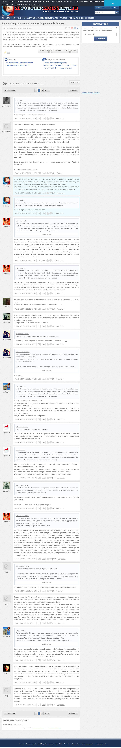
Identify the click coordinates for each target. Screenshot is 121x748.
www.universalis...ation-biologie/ (18, 65)
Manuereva (6, 132)
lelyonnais (19, 334)
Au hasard (18, 18)
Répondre (60, 118)
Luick (17, 200)
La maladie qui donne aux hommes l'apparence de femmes (33, 23)
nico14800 (19, 352)
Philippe (6, 186)
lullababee (6, 322)
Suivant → (73, 90)
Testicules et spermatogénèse (55, 63)
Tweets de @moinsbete (90, 92)
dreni (17, 100)
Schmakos (6, 227)
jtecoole (6, 572)
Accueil (21, 744)
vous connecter (38, 728)
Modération (74, 18)
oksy (6, 604)
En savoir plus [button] (35, 5)
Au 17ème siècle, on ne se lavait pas (58, 68)
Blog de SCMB (87, 18)
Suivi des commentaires (47, 18)
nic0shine (6, 392)
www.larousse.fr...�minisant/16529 (19, 63)
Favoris (63, 18)
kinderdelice (6, 106)
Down (50, 118)
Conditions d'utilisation (71, 744)
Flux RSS (58, 744)
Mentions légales (88, 744)
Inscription (100, 7)
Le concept (49, 744)
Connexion (113, 7)
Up (48, 118)
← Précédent (10, 90)
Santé (30, 28)
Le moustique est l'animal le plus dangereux (60, 65)
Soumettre (29, 18)
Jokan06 (19, 427)
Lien (43, 118)
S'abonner (75, 82)
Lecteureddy (6, 339)
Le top (9, 18)
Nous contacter (101, 744)
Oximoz (6, 307)
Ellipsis (18, 221)
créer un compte (55, 728)
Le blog (41, 744)
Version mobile (31, 744)
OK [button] (113, 3)
